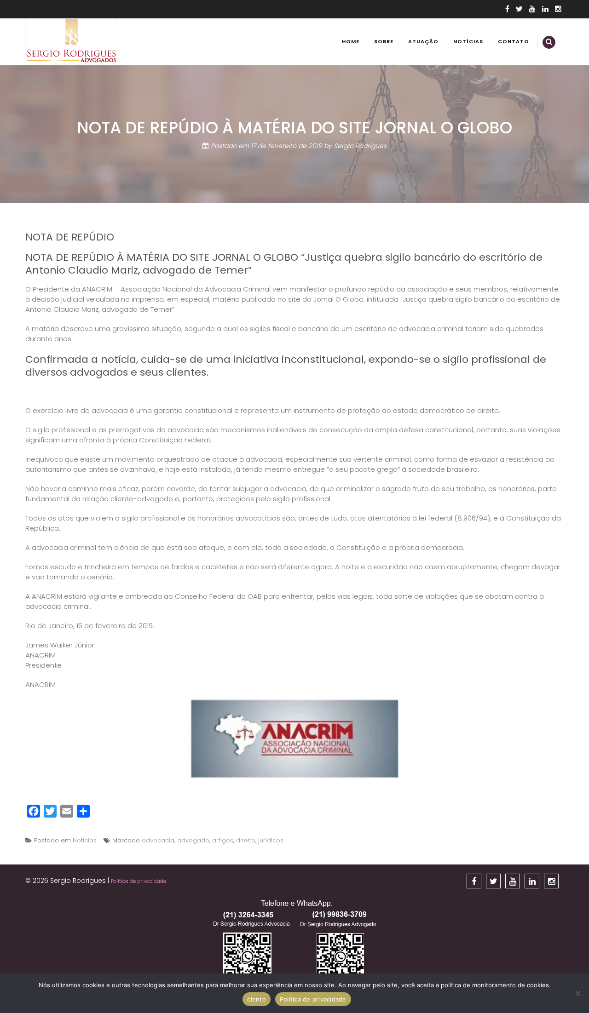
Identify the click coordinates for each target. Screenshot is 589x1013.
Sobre (383, 41)
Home (350, 41)
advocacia (158, 840)
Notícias (468, 41)
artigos (222, 840)
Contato (513, 41)
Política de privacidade (138, 881)
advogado (193, 840)
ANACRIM (40, 684)
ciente (256, 999)
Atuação (423, 41)
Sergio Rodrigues (360, 145)
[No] (577, 993)
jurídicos (270, 840)
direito (245, 840)
